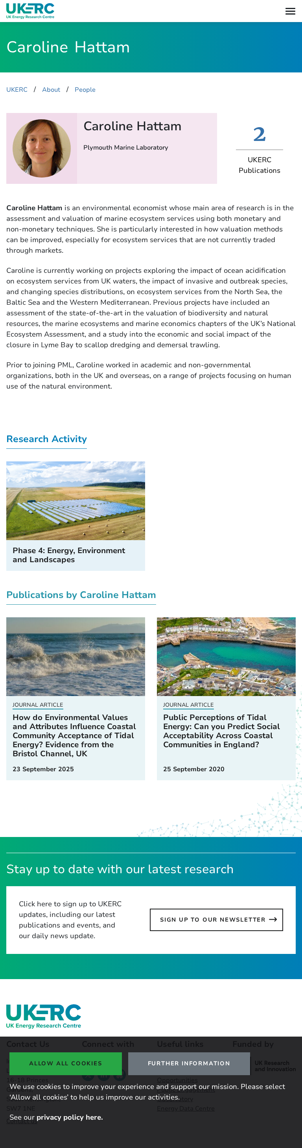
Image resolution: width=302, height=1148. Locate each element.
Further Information (189, 1063)
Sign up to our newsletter (213, 920)
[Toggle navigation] (290, 11)
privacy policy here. (70, 1117)
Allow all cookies (65, 1063)
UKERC (17, 89)
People (85, 89)
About (51, 89)
